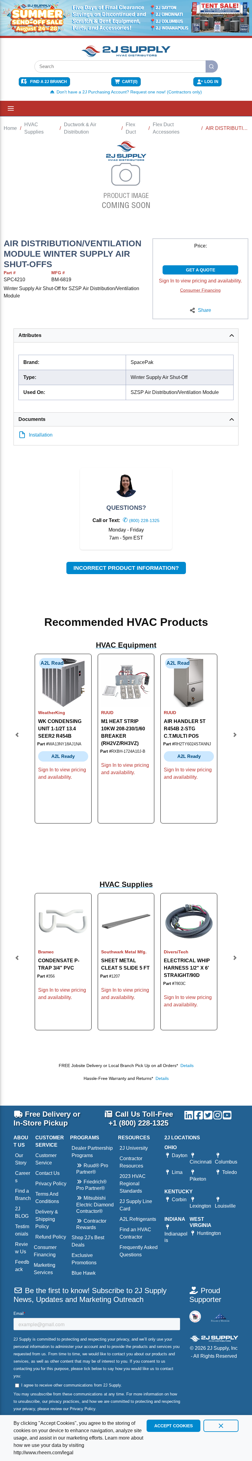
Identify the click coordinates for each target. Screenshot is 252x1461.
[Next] (234, 739)
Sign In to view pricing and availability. (200, 280)
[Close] (220, 1426)
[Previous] (17, 739)
